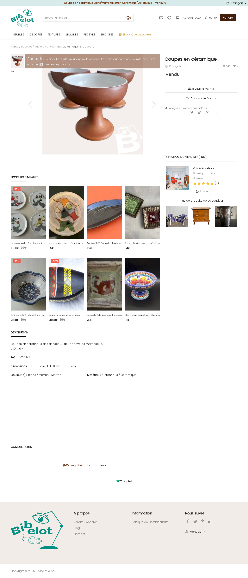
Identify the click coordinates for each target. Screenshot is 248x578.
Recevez (26, 46)
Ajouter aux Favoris (204, 98)
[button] (12, 71)
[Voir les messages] (162, 18)
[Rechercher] (128, 18)
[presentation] (30, 104)
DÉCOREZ (35, 34)
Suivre (203, 191)
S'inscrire (211, 18)
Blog (77, 528)
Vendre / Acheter (85, 522)
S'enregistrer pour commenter (87, 465)
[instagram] (195, 521)
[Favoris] (170, 18)
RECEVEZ (89, 34)
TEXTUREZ (54, 34)
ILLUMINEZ (71, 34)
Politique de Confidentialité (150, 522)
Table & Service (45, 46)
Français (237, 3)
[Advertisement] (85, 405)
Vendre (228, 18)
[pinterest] (202, 521)
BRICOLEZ (107, 34)
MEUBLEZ (18, 34)
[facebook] (187, 521)
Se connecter (192, 18)
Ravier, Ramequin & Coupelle (75, 46)
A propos (82, 513)
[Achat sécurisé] (178, 18)
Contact (79, 534)
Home (14, 46)
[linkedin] (210, 521)
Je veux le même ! (203, 89)
